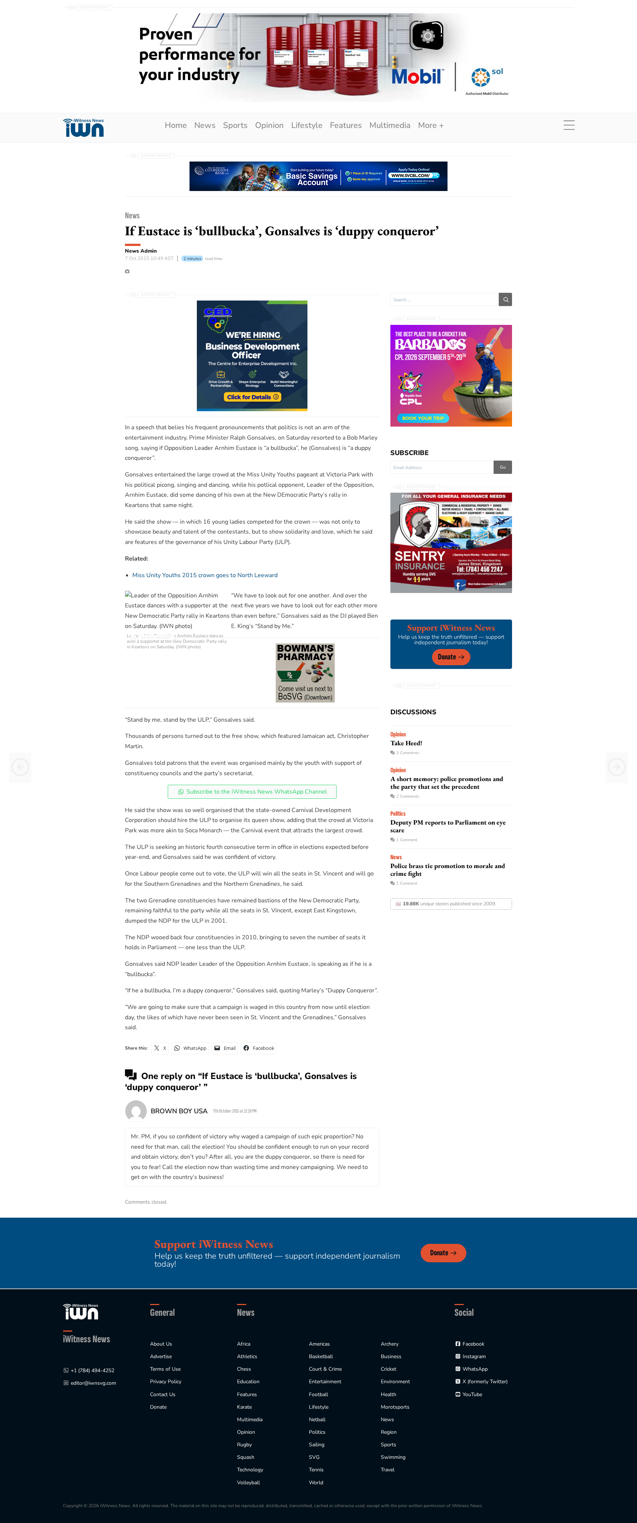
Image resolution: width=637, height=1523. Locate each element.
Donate (447, 657)
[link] (83, 128)
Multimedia (390, 125)
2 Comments (407, 796)
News (205, 125)
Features (346, 125)
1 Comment (406, 840)
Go (503, 467)
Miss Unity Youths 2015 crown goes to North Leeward (205, 575)
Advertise (161, 1356)
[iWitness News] (80, 1311)
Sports (235, 125)
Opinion (269, 125)
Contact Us (162, 1394)
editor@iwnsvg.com (93, 1383)
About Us (161, 1343)
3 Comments (407, 753)
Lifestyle (307, 125)
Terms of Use (165, 1369)
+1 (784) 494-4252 (92, 1370)
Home (176, 125)
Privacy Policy (165, 1381)
